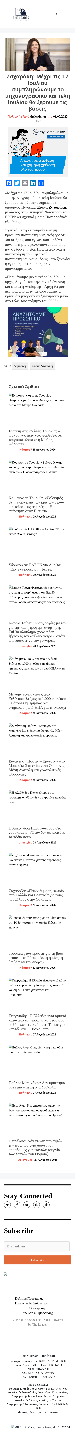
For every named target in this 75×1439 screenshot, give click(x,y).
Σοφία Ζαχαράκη (51, 207)
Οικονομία (25, 1159)
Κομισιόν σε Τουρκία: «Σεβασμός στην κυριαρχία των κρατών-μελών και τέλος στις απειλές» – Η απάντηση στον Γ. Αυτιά (37, 504)
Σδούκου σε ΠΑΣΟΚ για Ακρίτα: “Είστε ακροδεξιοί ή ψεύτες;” (35, 567)
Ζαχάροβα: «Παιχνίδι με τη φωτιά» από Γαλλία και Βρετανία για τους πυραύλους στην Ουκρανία (36, 894)
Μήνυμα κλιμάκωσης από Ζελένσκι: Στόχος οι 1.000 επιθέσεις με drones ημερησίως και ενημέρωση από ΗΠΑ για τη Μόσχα (37, 700)
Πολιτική (13, 116)
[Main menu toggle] (66, 14)
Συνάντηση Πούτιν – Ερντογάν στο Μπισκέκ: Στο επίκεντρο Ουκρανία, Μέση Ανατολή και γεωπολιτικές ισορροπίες (37, 767)
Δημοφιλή (20, 366)
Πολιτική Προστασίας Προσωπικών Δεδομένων (31, 1301)
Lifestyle (25, 646)
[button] (57, 14)
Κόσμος (24, 449)
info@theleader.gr (38, 1384)
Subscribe (37, 1260)
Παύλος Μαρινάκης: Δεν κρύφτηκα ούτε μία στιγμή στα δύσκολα (37, 1084)
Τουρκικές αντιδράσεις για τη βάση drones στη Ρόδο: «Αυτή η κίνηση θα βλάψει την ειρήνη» (36, 957)
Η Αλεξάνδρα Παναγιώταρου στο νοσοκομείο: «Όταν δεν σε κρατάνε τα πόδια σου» (37, 832)
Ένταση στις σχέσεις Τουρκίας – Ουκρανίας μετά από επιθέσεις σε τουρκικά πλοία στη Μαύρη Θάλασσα (35, 437)
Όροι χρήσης (37, 1308)
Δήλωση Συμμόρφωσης (37, 1313)
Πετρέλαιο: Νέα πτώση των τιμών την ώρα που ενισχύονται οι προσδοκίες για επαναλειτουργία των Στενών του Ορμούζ (35, 1147)
